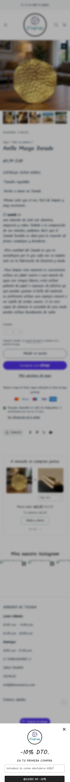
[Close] (64, 729)
